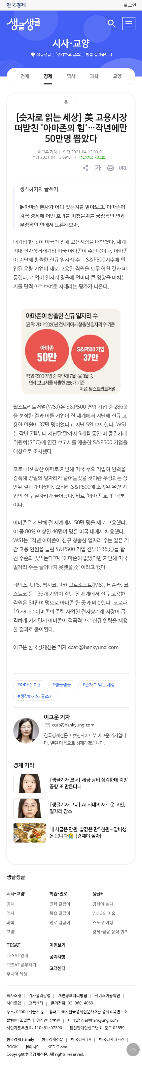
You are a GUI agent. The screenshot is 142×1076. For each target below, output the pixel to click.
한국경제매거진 (111, 1039)
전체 (24, 76)
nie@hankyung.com (99, 1020)
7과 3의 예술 (104, 913)
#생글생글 (62, 685)
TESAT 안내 (17, 955)
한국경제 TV (81, 1039)
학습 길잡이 (60, 913)
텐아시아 (32, 1047)
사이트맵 (14, 1003)
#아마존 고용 (29, 685)
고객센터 (36, 1003)
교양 (117, 76)
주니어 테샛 (17, 974)
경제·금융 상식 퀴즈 (110, 932)
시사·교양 (71, 44)
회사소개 (14, 996)
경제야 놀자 (102, 904)
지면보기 (57, 945)
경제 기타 (23, 765)
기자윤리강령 (40, 996)
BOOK (12, 1047)
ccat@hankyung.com (73, 725)
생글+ (97, 894)
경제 (48, 76)
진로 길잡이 (60, 922)
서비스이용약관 (107, 996)
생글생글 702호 (92, 157)
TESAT (13, 945)
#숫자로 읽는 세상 (99, 685)
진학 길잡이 (60, 904)
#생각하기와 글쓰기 (35, 696)
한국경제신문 (52, 1039)
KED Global (58, 1047)
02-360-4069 (80, 1003)
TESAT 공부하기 (21, 965)
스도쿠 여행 (102, 922)
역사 (71, 76)
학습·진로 (58, 894)
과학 (94, 76)
